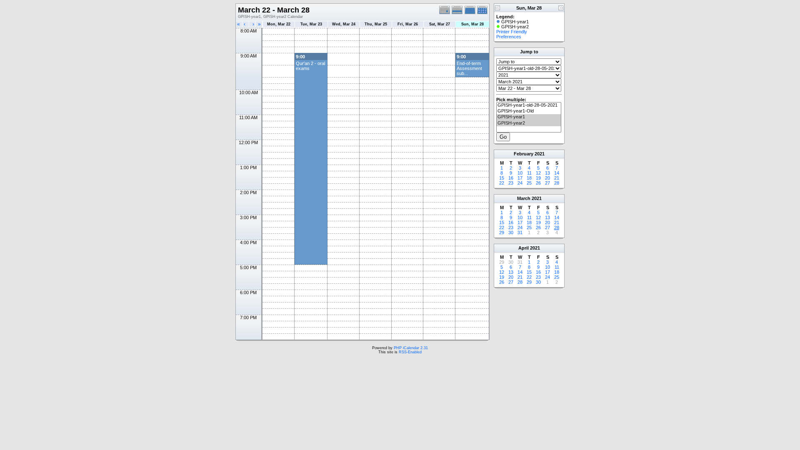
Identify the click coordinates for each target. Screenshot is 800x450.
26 (538, 182)
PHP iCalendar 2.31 (411, 348)
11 (529, 172)
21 (556, 177)
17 (520, 177)
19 (538, 177)
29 (501, 232)
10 (520, 172)
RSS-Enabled (410, 352)
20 (547, 177)
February (523, 153)
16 (510, 177)
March (523, 198)
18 (529, 177)
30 (510, 232)
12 (538, 172)
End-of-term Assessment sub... (469, 68)
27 (547, 182)
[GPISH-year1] (529, 117)
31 (520, 232)
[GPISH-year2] (529, 123)
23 (510, 182)
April (523, 247)
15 (501, 177)
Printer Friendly (511, 31)
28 (556, 182)
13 (547, 172)
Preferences (508, 36)
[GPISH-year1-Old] (529, 111)
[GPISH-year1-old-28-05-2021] (529, 105)
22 (501, 182)
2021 (540, 153)
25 (529, 182)
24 (520, 182)
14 (556, 172)
